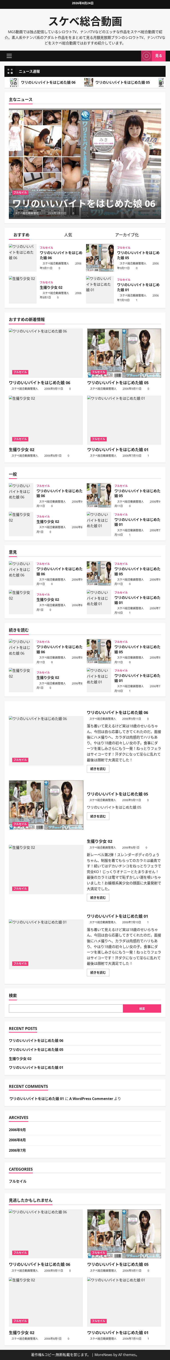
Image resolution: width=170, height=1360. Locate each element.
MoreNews (103, 1354)
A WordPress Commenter (91, 1098)
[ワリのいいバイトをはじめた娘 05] (124, 353)
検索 (13, 995)
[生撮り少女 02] (46, 420)
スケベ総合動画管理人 (28, 213)
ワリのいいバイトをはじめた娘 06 (48, 82)
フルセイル (20, 192)
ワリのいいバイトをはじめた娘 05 (122, 82)
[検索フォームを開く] (136, 56)
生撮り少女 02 (23, 290)
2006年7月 (17, 1150)
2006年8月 (17, 1140)
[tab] (34, 235)
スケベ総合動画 (85, 21)
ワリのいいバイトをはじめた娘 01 (100, 290)
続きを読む (99, 769)
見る (158, 55)
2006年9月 (17, 1129)
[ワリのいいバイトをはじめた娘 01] (124, 420)
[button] (9, 56)
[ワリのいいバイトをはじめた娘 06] (85, 163)
